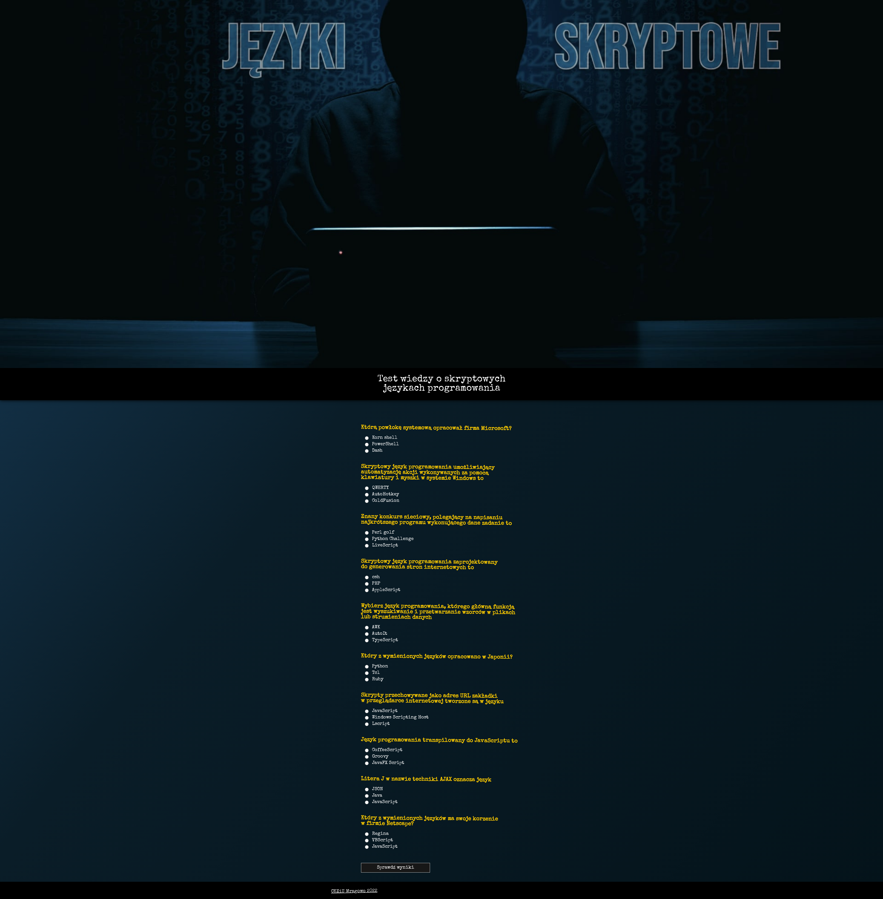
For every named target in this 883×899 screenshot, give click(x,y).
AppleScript (386, 590)
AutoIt (379, 634)
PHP (376, 583)
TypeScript (385, 640)
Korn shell (384, 438)
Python (380, 666)
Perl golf (383, 532)
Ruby (378, 679)
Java (377, 795)
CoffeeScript (387, 750)
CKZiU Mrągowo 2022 (354, 891)
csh (376, 577)
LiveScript (385, 545)
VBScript (382, 840)
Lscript (381, 724)
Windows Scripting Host (400, 717)
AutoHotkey (385, 494)
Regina (380, 834)
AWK (376, 627)
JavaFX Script (388, 763)
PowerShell (385, 444)
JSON (377, 789)
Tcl (376, 673)
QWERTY (380, 488)
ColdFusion (385, 501)
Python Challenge (393, 539)
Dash (377, 450)
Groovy (380, 756)
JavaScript (385, 711)
